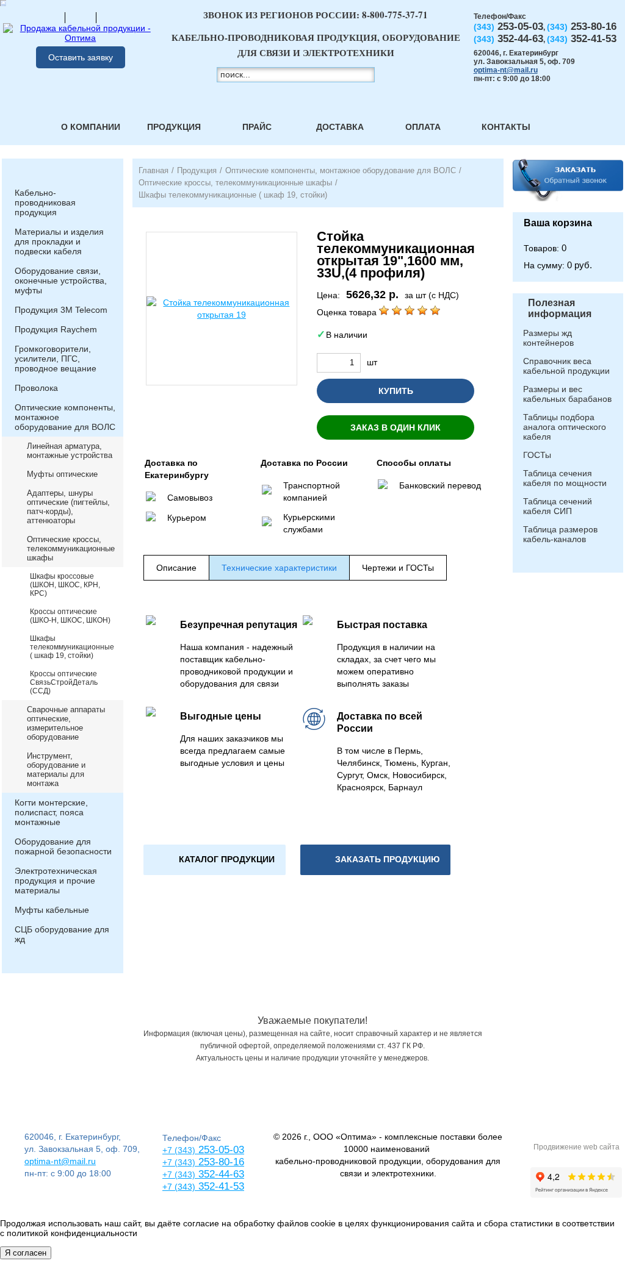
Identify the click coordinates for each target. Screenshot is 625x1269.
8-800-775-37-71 (395, 14)
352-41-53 (219, 1186)
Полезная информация (559, 308)
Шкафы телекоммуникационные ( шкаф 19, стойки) (72, 647)
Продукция (174, 127)
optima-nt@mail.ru (506, 70)
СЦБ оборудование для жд (62, 934)
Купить (395, 391)
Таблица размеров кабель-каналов (560, 534)
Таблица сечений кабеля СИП (557, 506)
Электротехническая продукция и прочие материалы (56, 880)
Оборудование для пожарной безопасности (63, 846)
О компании (90, 127)
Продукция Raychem (56, 329)
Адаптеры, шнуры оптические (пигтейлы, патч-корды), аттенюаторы (68, 506)
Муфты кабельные (52, 910)
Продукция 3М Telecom (61, 310)
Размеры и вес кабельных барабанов (567, 394)
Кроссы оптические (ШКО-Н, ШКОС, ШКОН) (70, 615)
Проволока (36, 388)
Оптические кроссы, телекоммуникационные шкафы (71, 548)
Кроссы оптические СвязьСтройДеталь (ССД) (64, 682)
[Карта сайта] (80, 17)
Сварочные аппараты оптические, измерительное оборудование (66, 723)
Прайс (257, 127)
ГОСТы (537, 455)
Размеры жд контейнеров (548, 338)
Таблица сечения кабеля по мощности (565, 478)
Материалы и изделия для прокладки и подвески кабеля (59, 241)
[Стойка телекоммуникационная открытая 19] (221, 308)
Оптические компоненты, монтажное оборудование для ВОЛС (65, 417)
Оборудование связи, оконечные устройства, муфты (61, 280)
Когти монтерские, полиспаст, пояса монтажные (51, 812)
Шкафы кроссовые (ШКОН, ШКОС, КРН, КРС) (65, 585)
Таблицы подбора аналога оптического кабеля (564, 426)
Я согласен (25, 1252)
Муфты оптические (62, 474)
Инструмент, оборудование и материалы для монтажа (56, 769)
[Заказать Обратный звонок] (568, 185)
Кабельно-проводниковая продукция (45, 202)
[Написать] (111, 17)
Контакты (506, 127)
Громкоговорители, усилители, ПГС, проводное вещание (55, 358)
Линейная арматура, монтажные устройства (69, 450)
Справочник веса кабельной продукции (566, 366)
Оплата (423, 127)
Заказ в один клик (395, 427)
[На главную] (49, 17)
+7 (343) (178, 1187)
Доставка (340, 127)
